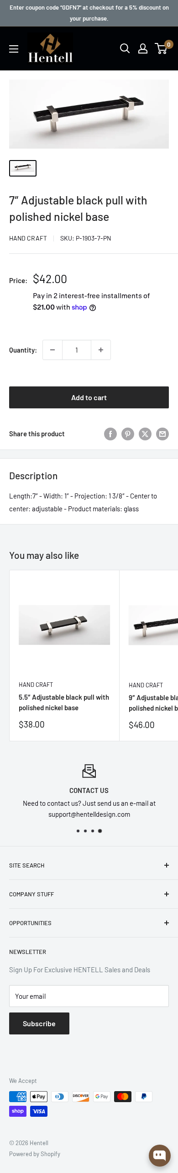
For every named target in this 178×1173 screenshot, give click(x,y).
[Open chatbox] (160, 1156)
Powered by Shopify (34, 1153)
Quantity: (23, 350)
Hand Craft (28, 238)
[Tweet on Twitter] (145, 433)
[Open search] (125, 48)
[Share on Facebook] (110, 433)
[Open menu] (13, 49)
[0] (161, 48)
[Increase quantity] (100, 349)
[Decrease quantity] (52, 349)
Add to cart (89, 397)
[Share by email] (162, 433)
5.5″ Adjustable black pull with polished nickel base (64, 702)
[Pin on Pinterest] (127, 433)
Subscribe (39, 1023)
